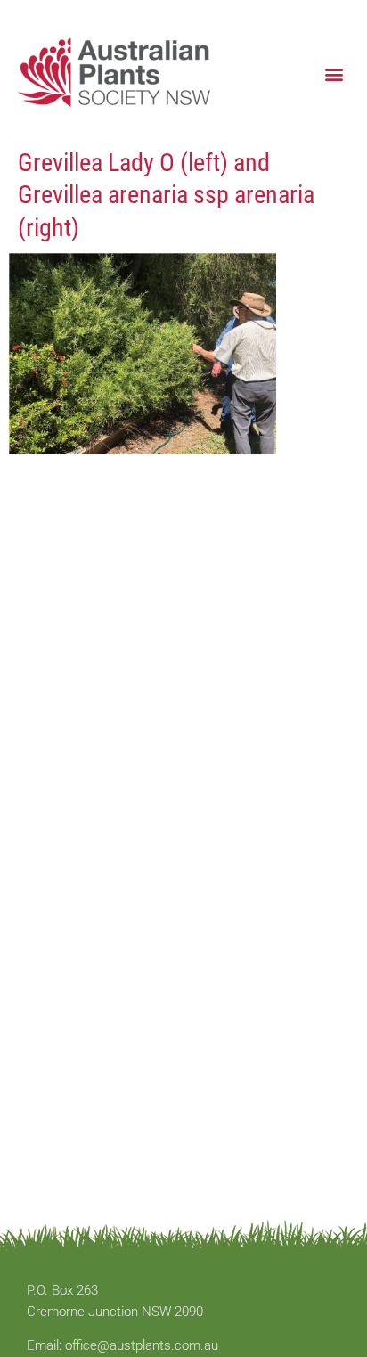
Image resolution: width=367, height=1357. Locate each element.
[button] (334, 73)
